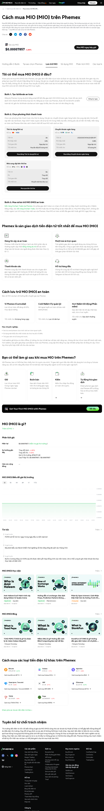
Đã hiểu (52, 413)
